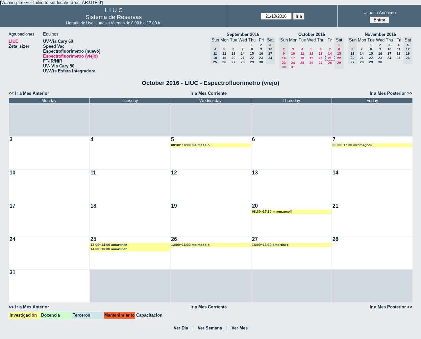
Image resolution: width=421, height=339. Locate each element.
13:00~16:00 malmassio (190, 245)
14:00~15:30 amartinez (108, 249)
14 (243, 53)
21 (243, 58)
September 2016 (243, 34)
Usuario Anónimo (379, 12)
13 (233, 53)
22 (252, 58)
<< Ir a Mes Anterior (29, 93)
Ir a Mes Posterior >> (391, 93)
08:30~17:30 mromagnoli (352, 145)
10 (293, 53)
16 (261, 53)
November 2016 (380, 34)
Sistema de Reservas (114, 17)
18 (302, 58)
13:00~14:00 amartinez (108, 245)
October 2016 (311, 34)
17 (293, 58)
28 (243, 62)
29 (252, 62)
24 (293, 63)
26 (224, 62)
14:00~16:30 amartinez (270, 245)
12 (224, 53)
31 (293, 67)
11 (302, 53)
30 (261, 62)
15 (252, 53)
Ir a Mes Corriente (208, 93)
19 (224, 58)
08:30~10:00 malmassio (190, 145)
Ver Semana (210, 328)
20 (233, 58)
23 (261, 58)
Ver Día (181, 328)
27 (233, 62)
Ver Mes (240, 328)
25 (302, 63)
